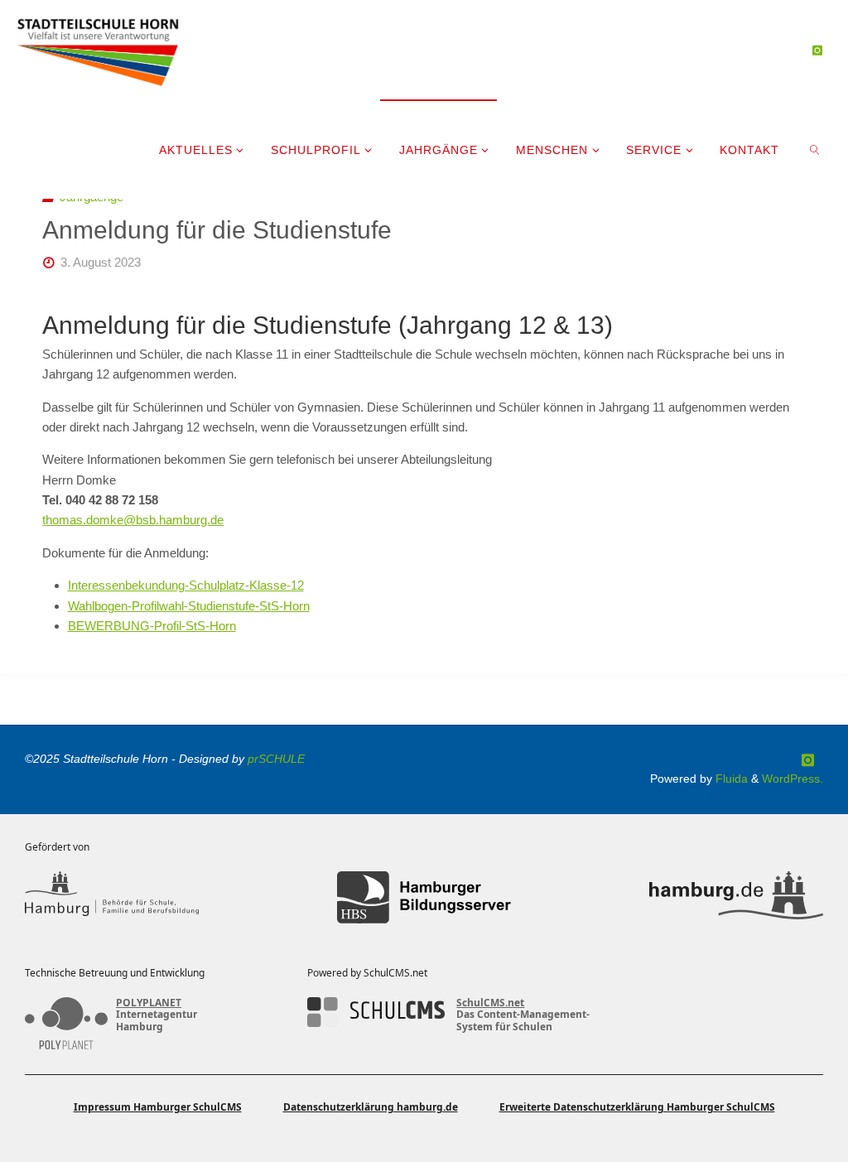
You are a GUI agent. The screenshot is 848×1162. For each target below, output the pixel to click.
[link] (815, 149)
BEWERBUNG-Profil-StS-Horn (152, 626)
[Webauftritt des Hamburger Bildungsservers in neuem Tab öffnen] (424, 897)
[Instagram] (817, 50)
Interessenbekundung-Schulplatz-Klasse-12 (186, 585)
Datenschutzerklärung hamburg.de (370, 1107)
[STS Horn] (98, 49)
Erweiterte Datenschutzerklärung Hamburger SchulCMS (637, 1107)
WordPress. (792, 779)
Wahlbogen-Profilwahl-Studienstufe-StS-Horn (189, 606)
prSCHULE (276, 759)
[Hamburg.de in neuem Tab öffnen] (736, 897)
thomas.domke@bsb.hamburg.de (133, 520)
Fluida (730, 779)
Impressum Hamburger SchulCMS (158, 1107)
